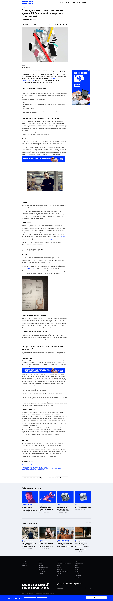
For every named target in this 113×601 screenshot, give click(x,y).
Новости (62, 2)
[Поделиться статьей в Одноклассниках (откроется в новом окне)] (63, 24)
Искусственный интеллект (64, 563)
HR (58, 575)
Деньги (77, 565)
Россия (77, 571)
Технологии (78, 575)
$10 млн (52, 239)
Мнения (73, 2)
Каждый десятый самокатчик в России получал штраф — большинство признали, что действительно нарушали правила (82, 545)
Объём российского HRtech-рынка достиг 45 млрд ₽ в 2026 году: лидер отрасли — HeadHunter (29, 544)
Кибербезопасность (62, 571)
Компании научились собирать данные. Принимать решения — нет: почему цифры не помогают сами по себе (30, 509)
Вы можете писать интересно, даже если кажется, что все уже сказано (42, 468)
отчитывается (30, 268)
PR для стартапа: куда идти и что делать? (33, 469)
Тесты (41, 573)
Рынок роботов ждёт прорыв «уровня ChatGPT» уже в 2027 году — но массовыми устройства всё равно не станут (65, 544)
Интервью (84, 2)
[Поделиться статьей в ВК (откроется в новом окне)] (60, 24)
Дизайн (59, 573)
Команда (24, 561)
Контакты (24, 565)
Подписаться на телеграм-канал (31, 477)
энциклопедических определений (39, 91)
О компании (25, 563)
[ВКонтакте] (90, 588)
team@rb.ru (60, 588)
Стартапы (77, 573)
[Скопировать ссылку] (66, 24)
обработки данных (42, 597)
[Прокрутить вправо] (90, 488)
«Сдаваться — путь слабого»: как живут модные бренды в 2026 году (46, 508)
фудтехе (24, 238)
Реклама (59, 561)
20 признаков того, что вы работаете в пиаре (34, 467)
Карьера (59, 569)
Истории (68, 2)
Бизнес (59, 567)
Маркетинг (77, 561)
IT (57, 577)
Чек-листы (42, 571)
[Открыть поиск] (90, 2)
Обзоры (79, 2)
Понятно (96, 597)
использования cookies (30, 597)
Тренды (77, 577)
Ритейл (77, 569)
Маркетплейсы (79, 563)
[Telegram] (87, 588)
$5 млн (63, 236)
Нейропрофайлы (43, 567)
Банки (58, 565)
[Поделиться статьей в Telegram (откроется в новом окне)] (57, 24)
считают (33, 71)
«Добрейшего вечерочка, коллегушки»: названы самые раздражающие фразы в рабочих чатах (46, 544)
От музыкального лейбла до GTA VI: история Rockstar (83, 507)
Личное (77, 567)
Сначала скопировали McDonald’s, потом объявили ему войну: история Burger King (63, 508)
